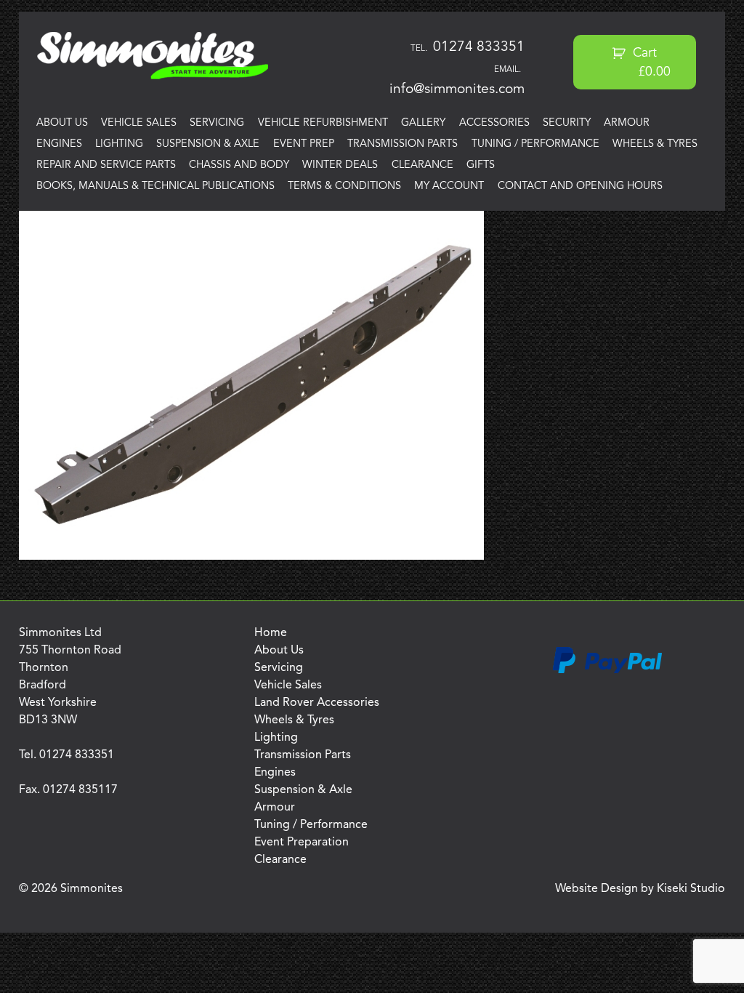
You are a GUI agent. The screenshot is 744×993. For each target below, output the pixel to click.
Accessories (494, 123)
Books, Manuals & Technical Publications (155, 186)
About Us (62, 123)
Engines (59, 144)
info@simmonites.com (457, 89)
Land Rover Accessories (316, 703)
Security (567, 123)
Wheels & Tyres (655, 144)
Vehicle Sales (139, 123)
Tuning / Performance (535, 144)
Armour (627, 123)
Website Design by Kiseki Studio (640, 889)
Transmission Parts (402, 144)
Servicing (217, 123)
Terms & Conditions (344, 186)
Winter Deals (340, 165)
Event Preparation (301, 842)
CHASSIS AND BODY (239, 165)
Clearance (422, 165)
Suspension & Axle (207, 144)
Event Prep (303, 144)
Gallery (423, 123)
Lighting (119, 144)
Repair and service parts (106, 165)
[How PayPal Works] (607, 671)
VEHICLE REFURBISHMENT (323, 123)
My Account (449, 186)
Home (270, 633)
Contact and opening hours (580, 186)
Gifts (480, 165)
